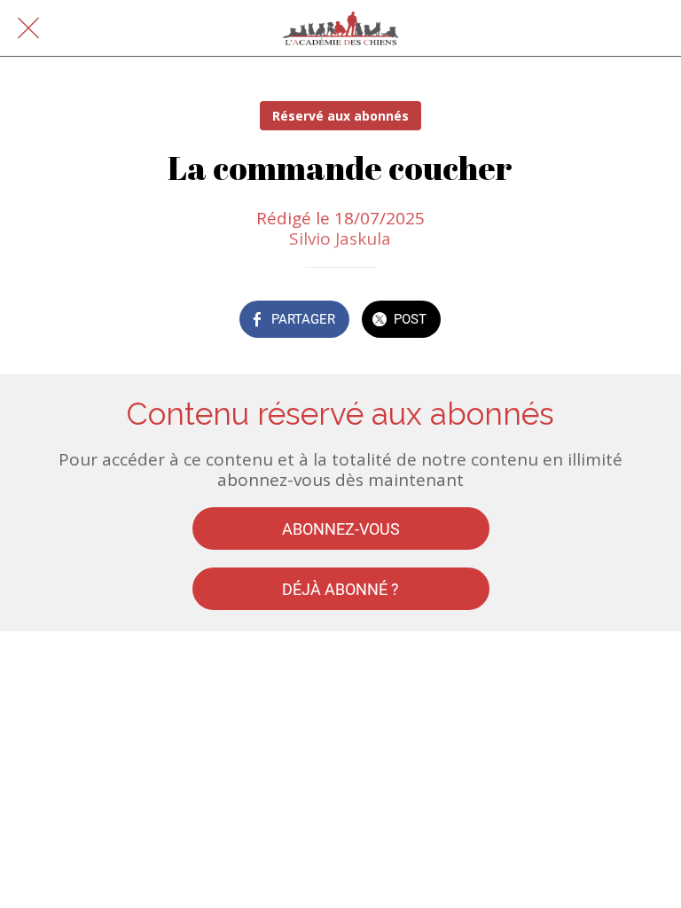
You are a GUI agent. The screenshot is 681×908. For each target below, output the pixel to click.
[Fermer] (28, 28)
